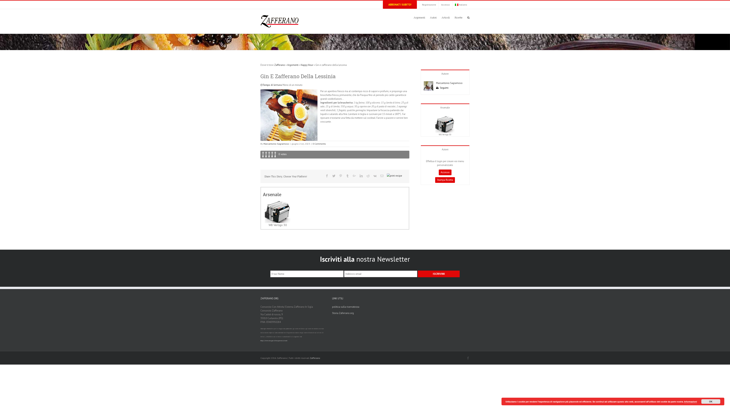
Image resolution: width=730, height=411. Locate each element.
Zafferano (279, 65)
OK (711, 401)
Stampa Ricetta (445, 180)
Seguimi (444, 87)
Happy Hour (307, 65)
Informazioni (690, 401)
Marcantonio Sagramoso (276, 143)
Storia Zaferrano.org (343, 313)
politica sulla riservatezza (345, 306)
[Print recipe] (394, 176)
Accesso (445, 172)
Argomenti (292, 65)
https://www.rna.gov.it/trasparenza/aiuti (273, 341)
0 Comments (319, 143)
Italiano (463, 4)
